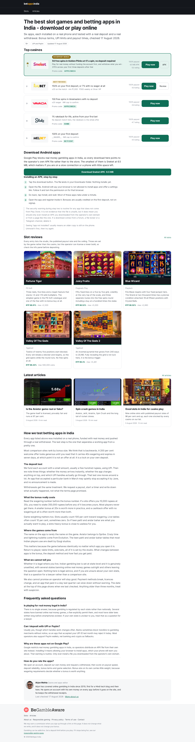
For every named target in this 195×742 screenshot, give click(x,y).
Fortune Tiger (34, 281)
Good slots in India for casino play (144, 409)
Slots (26, 11)
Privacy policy (58, 720)
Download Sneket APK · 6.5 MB (97, 172)
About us (27, 720)
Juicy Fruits (83, 281)
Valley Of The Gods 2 (88, 340)
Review (163, 86)
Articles (36, 11)
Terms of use (70, 720)
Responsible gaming (41, 720)
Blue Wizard (132, 281)
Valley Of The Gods (37, 340)
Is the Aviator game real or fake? (44, 409)
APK (164, 64)
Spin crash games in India (90, 409)
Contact (81, 720)
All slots (167, 237)
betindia (31, 3)
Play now (150, 64)
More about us (72, 696)
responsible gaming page (34, 733)
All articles (166, 375)
